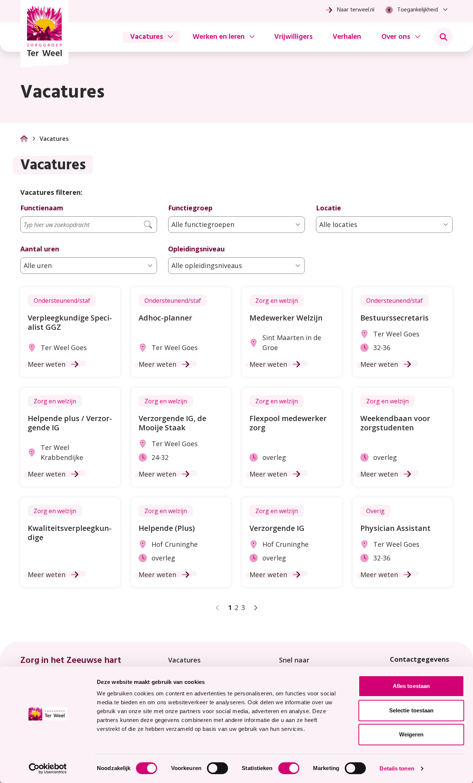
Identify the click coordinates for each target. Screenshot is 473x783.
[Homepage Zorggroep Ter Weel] (44, 33)
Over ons (395, 37)
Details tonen (397, 768)
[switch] (217, 768)
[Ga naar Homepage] (24, 138)
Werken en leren (219, 37)
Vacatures (146, 37)
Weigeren (411, 734)
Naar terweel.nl (355, 10)
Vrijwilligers (293, 37)
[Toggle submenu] (443, 37)
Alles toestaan (411, 686)
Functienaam (41, 207)
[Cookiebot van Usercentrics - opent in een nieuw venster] (48, 768)
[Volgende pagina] (255, 607)
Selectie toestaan (411, 710)
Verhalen (347, 37)
